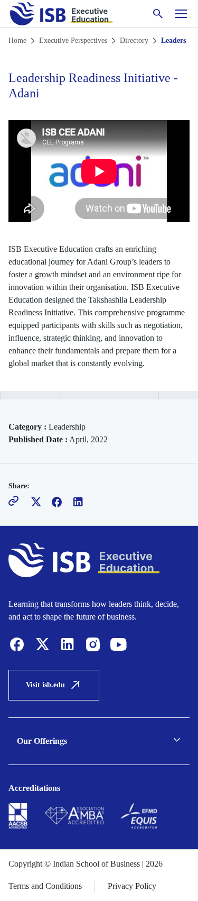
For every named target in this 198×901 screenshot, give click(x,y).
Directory (134, 40)
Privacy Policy (132, 885)
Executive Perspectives (73, 40)
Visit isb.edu (45, 685)
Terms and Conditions (45, 885)
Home (17, 40)
